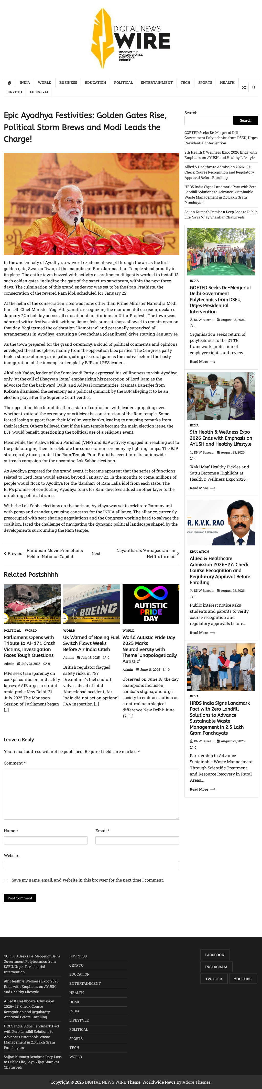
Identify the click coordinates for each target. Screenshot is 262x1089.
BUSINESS (68, 82)
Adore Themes (196, 1082)
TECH (185, 82)
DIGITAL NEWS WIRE (105, 1082)
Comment (15, 763)
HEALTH (227, 82)
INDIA (25, 82)
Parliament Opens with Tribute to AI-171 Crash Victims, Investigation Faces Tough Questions (30, 646)
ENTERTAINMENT (157, 82)
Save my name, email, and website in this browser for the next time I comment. (88, 880)
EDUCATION (95, 82)
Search (191, 112)
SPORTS (205, 82)
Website (11, 855)
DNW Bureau (204, 320)
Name (11, 830)
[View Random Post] (243, 87)
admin (9, 664)
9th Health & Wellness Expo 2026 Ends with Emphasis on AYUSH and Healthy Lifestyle (220, 155)
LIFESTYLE (39, 91)
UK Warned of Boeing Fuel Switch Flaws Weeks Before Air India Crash (91, 643)
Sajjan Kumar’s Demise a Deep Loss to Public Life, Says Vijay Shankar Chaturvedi (220, 214)
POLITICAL (123, 82)
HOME (74, 1001)
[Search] (253, 87)
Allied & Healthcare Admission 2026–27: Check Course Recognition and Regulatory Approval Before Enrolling (219, 172)
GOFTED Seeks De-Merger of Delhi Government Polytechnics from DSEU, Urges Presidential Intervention (221, 138)
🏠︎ (10, 82)
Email (102, 830)
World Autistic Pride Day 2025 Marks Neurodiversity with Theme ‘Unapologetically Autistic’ (150, 649)
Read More (199, 361)
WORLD (44, 82)
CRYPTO (15, 91)
